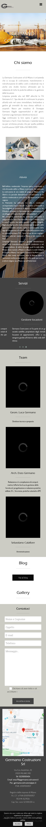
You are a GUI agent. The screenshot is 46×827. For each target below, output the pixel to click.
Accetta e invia (23, 701)
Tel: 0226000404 (23, 776)
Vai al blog (23, 577)
